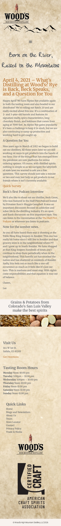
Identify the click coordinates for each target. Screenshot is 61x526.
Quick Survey (12, 186)
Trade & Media (14, 431)
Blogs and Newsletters (18, 412)
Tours (9, 418)
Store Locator (13, 422)
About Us (11, 415)
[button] (30, 41)
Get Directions (11, 356)
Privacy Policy (13, 428)
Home (9, 408)
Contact (10, 425)
